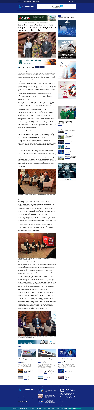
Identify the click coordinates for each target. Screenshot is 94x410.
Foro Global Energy (65, 15)
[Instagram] (70, 1)
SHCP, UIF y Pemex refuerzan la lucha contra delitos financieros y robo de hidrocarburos (29, 371)
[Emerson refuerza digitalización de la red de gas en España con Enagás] (61, 158)
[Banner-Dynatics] (67, 78)
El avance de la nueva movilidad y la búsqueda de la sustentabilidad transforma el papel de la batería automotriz (67, 121)
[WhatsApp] (43, 67)
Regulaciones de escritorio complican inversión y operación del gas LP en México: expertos (70, 377)
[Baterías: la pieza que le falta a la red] (61, 371)
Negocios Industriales (67, 158)
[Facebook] (69, 1)
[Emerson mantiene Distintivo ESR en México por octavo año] (61, 147)
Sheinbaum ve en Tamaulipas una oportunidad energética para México (50, 396)
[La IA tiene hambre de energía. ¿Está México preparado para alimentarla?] (40, 401)
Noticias (21, 22)
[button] (66, 12)
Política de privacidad (76, 408)
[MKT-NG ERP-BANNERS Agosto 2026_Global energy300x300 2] (67, 37)
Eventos (66, 133)
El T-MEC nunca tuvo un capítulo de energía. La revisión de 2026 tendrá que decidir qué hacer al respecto (67, 360)
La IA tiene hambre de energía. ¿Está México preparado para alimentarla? (50, 401)
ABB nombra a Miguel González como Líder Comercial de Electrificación (70, 152)
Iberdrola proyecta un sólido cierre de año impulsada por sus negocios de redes (29, 377)
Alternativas (25, 22)
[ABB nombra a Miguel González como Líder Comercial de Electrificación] (61, 152)
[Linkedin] (72, 1)
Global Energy (23, 67)
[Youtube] (75, 1)
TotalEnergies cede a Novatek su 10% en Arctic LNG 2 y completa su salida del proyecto (26, 360)
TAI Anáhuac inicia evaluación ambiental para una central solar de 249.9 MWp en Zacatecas (49, 377)
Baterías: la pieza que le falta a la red (50, 391)
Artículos (19, 362)
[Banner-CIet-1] (67, 98)
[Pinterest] (41, 67)
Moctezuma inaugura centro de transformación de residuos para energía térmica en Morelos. (70, 131)
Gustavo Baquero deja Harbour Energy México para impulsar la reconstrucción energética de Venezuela (67, 400)
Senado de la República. (70, 17)
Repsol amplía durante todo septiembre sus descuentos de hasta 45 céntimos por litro (46, 360)
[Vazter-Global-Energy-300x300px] (67, 58)
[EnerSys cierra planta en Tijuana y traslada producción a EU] (61, 137)
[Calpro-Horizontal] (37, 65)
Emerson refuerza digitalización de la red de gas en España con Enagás (70, 157)
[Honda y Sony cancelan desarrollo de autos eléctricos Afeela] (61, 142)
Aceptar (69, 408)
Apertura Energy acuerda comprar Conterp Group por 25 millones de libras (67, 394)
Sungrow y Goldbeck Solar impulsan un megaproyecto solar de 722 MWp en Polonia (68, 404)
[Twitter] (74, 1)
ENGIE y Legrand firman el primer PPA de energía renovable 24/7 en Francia (67, 397)
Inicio (19, 22)
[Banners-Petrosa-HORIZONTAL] (37, 21)
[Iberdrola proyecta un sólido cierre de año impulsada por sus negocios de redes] (20, 377)
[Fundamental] (56, 6)
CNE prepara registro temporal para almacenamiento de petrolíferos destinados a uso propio (49, 371)
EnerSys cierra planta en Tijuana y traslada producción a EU (70, 136)
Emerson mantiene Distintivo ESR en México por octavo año (70, 146)
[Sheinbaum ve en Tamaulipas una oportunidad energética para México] (40, 396)
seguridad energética (62, 17)
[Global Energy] (18, 67)
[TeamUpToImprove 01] (67, 181)
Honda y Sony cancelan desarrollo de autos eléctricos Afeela (70, 141)
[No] (92, 408)
